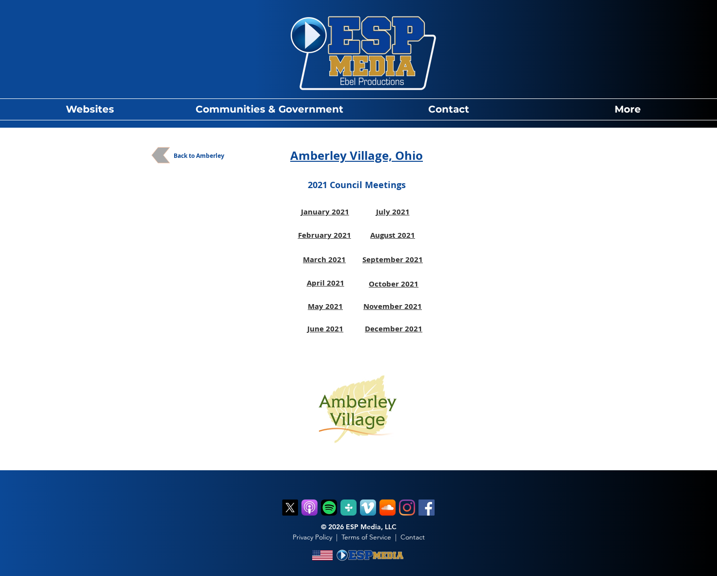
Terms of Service (366, 537)
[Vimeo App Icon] (368, 507)
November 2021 (392, 306)
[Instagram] (407, 507)
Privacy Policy (312, 537)
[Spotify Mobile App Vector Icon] (329, 507)
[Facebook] (426, 507)
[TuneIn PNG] (348, 507)
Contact (412, 537)
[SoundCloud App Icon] (387, 507)
